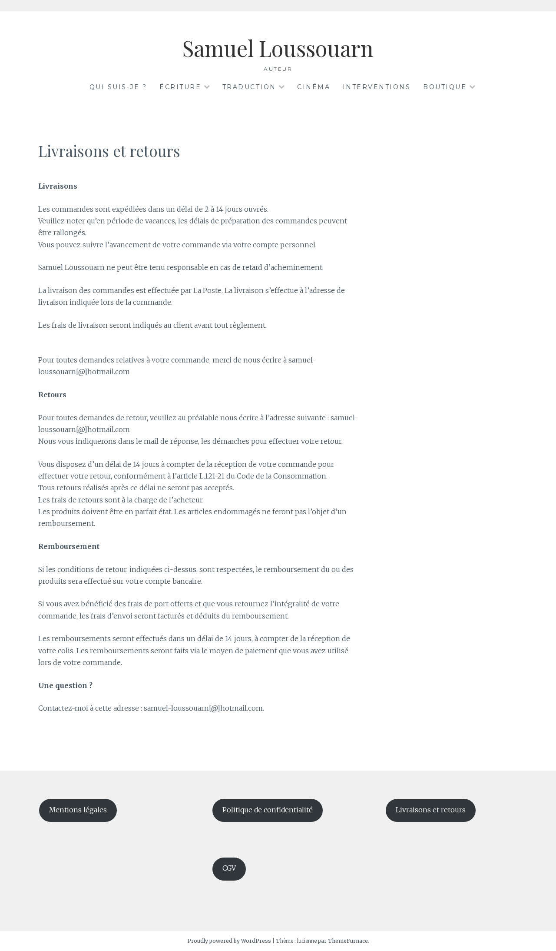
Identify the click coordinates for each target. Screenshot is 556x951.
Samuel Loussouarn (278, 48)
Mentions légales (78, 810)
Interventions (377, 87)
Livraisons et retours (431, 810)
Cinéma (313, 87)
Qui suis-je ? (118, 87)
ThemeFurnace (348, 941)
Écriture (180, 87)
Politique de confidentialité (267, 810)
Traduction (249, 87)
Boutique (445, 87)
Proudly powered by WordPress (229, 941)
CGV (229, 868)
